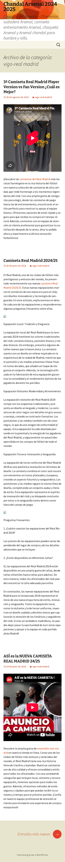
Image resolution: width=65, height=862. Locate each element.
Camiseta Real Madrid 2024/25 (30, 260)
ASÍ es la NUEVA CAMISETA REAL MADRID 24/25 (27, 659)
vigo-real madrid (43, 97)
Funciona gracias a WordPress (32, 854)
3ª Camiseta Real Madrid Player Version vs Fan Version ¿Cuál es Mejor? (31, 86)
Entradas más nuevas (38, 834)
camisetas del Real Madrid (35, 179)
